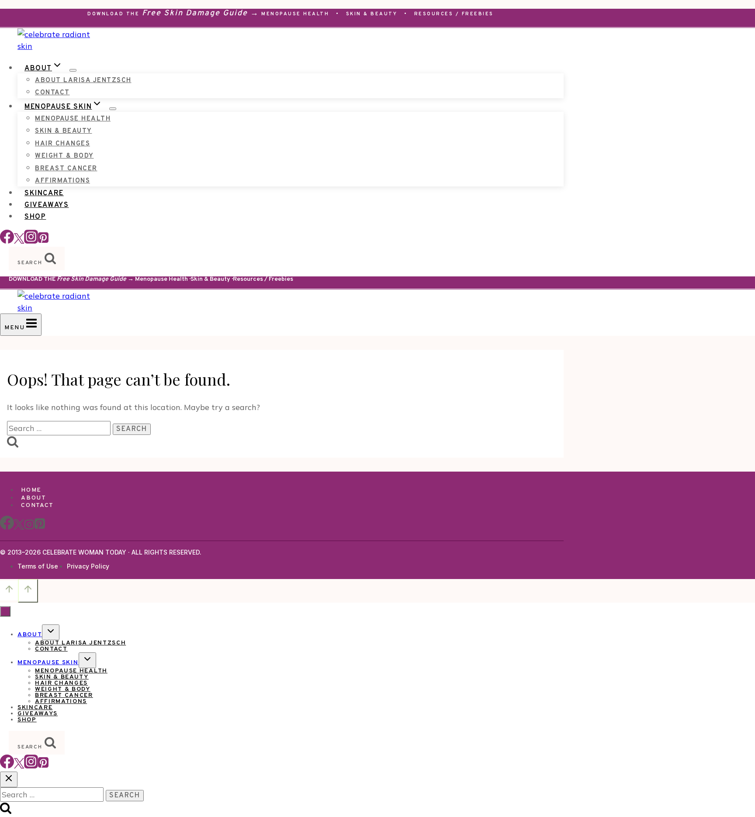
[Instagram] (31, 241)
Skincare (44, 193)
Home (31, 490)
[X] (19, 528)
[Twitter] (19, 766)
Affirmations (62, 181)
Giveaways (46, 205)
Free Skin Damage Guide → (200, 13)
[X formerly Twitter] (19, 241)
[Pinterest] (43, 241)
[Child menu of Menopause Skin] (112, 108)
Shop (35, 217)
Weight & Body (64, 156)
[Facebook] (7, 241)
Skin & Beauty (372, 14)
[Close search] (8, 779)
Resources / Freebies (454, 14)
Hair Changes (62, 144)
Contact (52, 93)
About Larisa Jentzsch (83, 80)
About (33, 498)
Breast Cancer (66, 169)
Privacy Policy (88, 566)
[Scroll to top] (9, 590)
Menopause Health (295, 14)
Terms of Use (37, 566)
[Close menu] (5, 611)
